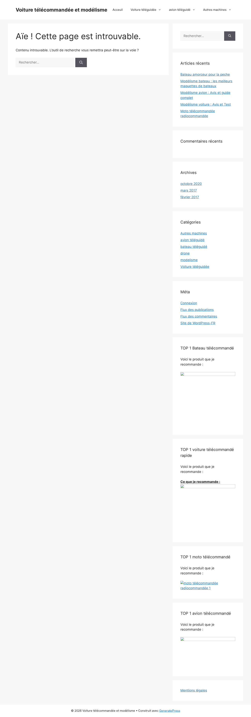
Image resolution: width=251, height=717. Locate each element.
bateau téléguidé (193, 247)
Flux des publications (197, 310)
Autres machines (214, 10)
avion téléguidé (179, 10)
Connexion (188, 303)
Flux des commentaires (198, 316)
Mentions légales (193, 690)
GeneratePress (169, 710)
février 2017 (189, 197)
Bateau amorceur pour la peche (205, 74)
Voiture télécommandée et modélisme (61, 10)
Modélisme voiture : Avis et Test (205, 104)
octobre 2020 (191, 184)
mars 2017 (188, 190)
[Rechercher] (81, 62)
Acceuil (118, 10)
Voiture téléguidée (143, 10)
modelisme (189, 260)
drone (185, 253)
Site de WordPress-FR (197, 323)
